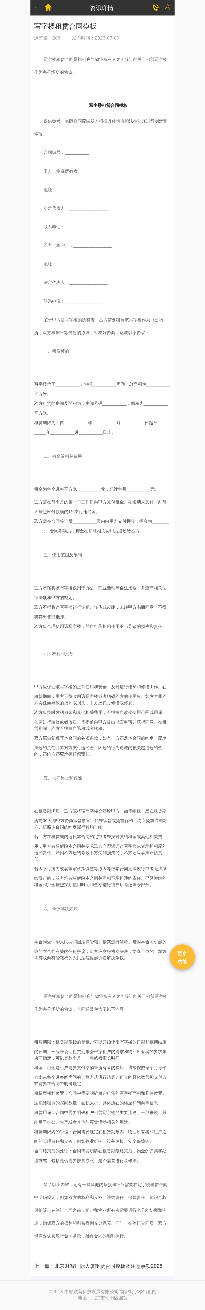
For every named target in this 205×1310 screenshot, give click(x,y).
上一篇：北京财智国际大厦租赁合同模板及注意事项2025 (98, 1265)
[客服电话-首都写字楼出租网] (155, 7)
